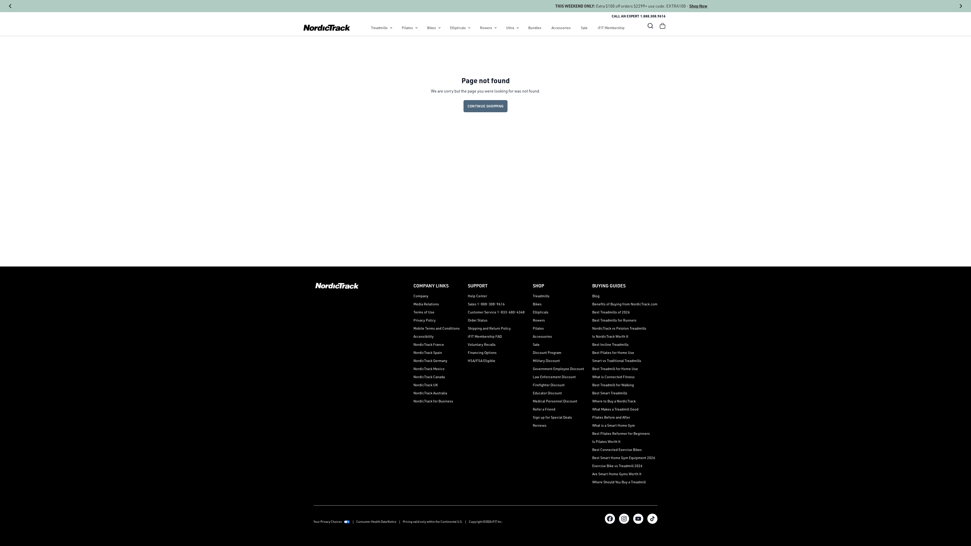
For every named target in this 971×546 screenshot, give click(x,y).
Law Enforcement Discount (554, 377)
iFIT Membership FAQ (485, 336)
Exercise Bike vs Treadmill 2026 (617, 466)
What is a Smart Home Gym (613, 425)
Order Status (478, 320)
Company (420, 296)
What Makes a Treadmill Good (615, 409)
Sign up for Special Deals (552, 417)
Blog (596, 296)
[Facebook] (610, 519)
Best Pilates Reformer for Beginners (621, 433)
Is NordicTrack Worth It (610, 336)
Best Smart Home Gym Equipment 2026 (623, 458)
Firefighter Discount (549, 385)
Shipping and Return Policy (489, 328)
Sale (584, 28)
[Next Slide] (961, 6)
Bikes (431, 28)
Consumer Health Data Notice (376, 522)
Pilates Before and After (611, 417)
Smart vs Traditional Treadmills (616, 360)
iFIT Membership (611, 28)
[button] (650, 26)
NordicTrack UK (425, 385)
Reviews (539, 425)
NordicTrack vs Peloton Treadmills (619, 328)
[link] (326, 28)
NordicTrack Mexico (429, 369)
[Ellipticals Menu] (469, 27)
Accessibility (423, 336)
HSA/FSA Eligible (481, 360)
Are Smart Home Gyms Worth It (617, 474)
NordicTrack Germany (430, 360)
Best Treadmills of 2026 (611, 312)
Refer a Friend (544, 409)
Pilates (407, 28)
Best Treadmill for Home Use (615, 369)
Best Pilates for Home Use (613, 352)
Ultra (510, 28)
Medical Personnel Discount (555, 401)
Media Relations (426, 304)
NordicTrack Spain (427, 352)
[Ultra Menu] (517, 27)
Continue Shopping (486, 106)
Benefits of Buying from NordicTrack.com (624, 304)
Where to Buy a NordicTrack (614, 401)
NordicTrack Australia (430, 393)
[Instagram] (624, 519)
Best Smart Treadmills (609, 393)
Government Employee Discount (558, 369)
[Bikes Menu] (439, 27)
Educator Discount (547, 393)
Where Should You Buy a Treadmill (619, 482)
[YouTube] (638, 519)
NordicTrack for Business (433, 401)
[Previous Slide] (10, 6)
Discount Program (547, 352)
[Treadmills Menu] (391, 27)
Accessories (561, 28)
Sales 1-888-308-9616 (486, 304)
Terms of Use (423, 312)
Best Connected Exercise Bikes (617, 449)
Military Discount (546, 360)
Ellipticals (458, 28)
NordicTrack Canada (429, 377)
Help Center (477, 296)
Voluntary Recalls (482, 344)
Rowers (486, 28)
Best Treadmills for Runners (614, 320)
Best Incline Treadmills (610, 344)
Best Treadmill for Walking (613, 385)
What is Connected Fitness (613, 377)
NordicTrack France (428, 344)
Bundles (534, 28)
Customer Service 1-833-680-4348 (496, 312)
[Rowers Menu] (495, 27)
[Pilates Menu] (416, 27)
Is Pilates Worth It (606, 441)
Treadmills (379, 28)
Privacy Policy (424, 320)
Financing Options (482, 352)
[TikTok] (652, 519)
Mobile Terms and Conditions (436, 328)
